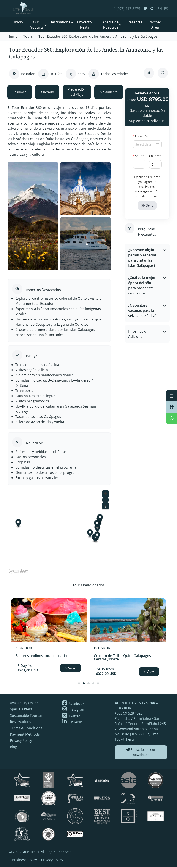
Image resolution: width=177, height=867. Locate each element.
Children (155, 156)
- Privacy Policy (51, 859)
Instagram (76, 709)
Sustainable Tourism (26, 715)
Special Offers (21, 709)
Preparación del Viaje (77, 92)
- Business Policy (23, 859)
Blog (13, 746)
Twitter (74, 716)
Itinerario (47, 92)
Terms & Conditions (26, 728)
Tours (28, 36)
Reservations (20, 721)
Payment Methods (25, 734)
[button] (143, 162)
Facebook (76, 703)
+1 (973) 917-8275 (126, 8)
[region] (59, 531)
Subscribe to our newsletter (142, 752)
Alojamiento (109, 92)
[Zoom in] (105, 493)
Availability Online (24, 702)
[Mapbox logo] (18, 571)
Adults (139, 156)
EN (159, 8)
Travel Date (143, 136)
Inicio (18, 22)
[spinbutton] (139, 164)
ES (166, 8)
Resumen (20, 92)
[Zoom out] (105, 500)
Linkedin (75, 722)
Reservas (135, 22)
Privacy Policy (21, 740)
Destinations (59, 22)
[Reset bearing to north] (105, 506)
